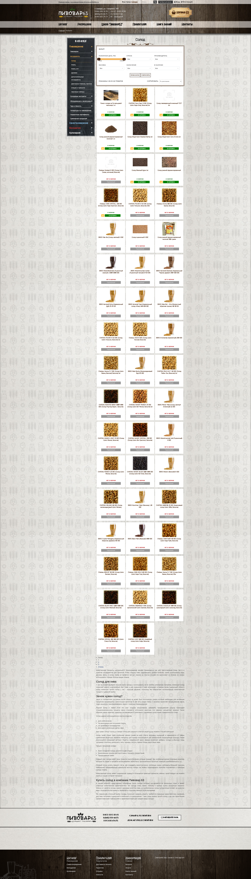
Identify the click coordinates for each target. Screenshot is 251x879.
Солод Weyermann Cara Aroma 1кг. (169, 137)
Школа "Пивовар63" (112, 24)
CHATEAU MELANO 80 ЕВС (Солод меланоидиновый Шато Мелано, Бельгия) (111, 507)
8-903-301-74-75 (101, 16)
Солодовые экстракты (78, 96)
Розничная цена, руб (107, 56)
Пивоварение (76, 46)
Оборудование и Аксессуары (80, 101)
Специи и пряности (78, 88)
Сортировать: (152, 81)
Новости (99, 875)
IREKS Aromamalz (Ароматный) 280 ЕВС (169, 338)
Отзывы (99, 871)
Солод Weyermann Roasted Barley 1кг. (140, 137)
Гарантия (100, 868)
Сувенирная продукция (78, 118)
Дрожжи (74, 73)
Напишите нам (170, 817)
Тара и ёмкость (75, 106)
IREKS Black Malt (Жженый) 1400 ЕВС (140, 539)
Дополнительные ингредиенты (77, 78)
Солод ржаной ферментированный (169, 170)
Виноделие (75, 128)
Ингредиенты (75, 56)
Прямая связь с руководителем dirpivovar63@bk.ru (79, 2)
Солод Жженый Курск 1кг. (140, 170)
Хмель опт (75, 69)
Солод (73, 61)
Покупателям (139, 24)
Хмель (73, 65)
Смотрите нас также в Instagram (169, 857)
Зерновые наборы (77, 92)
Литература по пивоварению (80, 110)
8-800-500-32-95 (101, 11)
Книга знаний (164, 24)
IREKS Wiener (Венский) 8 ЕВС (169, 472)
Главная (62, 30)
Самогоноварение (78, 123)
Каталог (63, 24)
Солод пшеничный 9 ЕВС (140, 237)
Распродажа (84, 24)
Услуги (128, 868)
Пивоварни (74, 51)
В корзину (112, 115)
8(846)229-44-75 (101, 14)
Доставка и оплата (103, 864)
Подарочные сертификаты (79, 114)
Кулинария (74, 133)
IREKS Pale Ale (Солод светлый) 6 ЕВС (110, 237)
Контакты (187, 24)
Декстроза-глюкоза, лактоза (81, 84)
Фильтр (102, 49)
